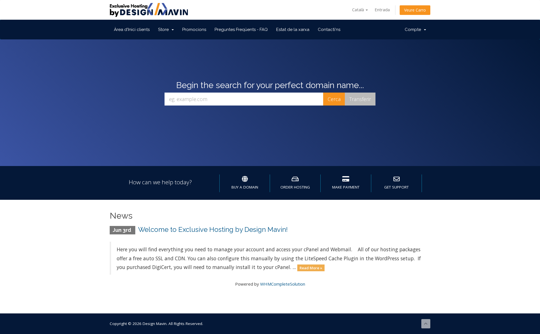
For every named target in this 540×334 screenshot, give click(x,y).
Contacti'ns (329, 29)
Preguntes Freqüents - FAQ (241, 29)
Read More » (311, 267)
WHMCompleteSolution (282, 284)
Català (358, 9)
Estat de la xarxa (292, 29)
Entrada (382, 9)
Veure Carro (415, 10)
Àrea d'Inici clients (132, 29)
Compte (414, 29)
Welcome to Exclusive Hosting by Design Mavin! (213, 229)
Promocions (194, 29)
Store (164, 29)
